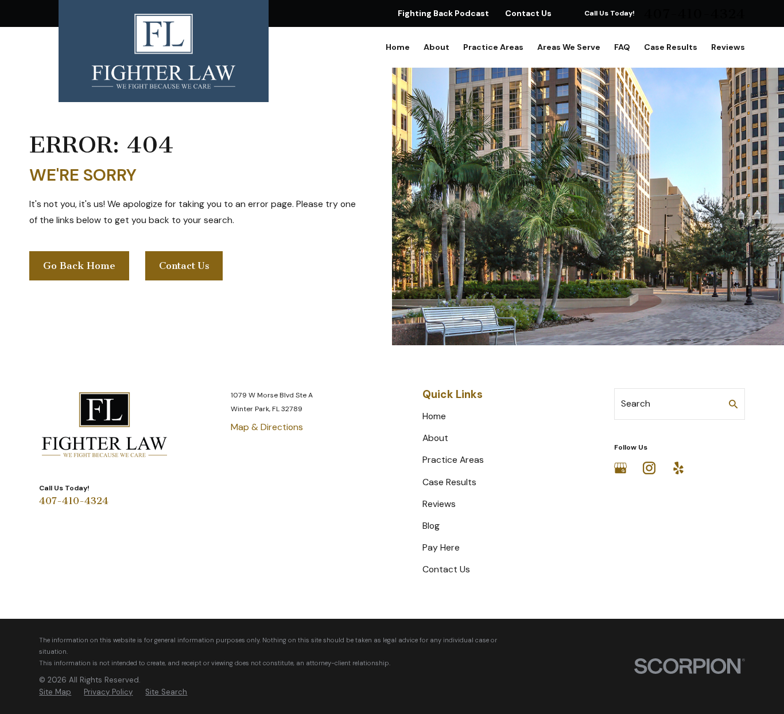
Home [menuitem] (398, 47)
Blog (431, 526)
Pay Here (441, 547)
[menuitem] (55, 692)
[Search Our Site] (733, 404)
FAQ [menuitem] (622, 47)
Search (635, 403)
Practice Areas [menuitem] (493, 47)
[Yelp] (678, 468)
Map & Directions (267, 427)
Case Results (449, 482)
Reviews (439, 504)
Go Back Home (79, 265)
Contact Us (528, 13)
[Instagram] (649, 468)
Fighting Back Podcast (443, 13)
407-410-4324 (694, 13)
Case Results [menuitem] (670, 47)
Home (434, 416)
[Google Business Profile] (620, 468)
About (435, 438)
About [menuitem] (436, 47)
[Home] (163, 51)
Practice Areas (453, 460)
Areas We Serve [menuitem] (568, 47)
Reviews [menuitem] (728, 47)
